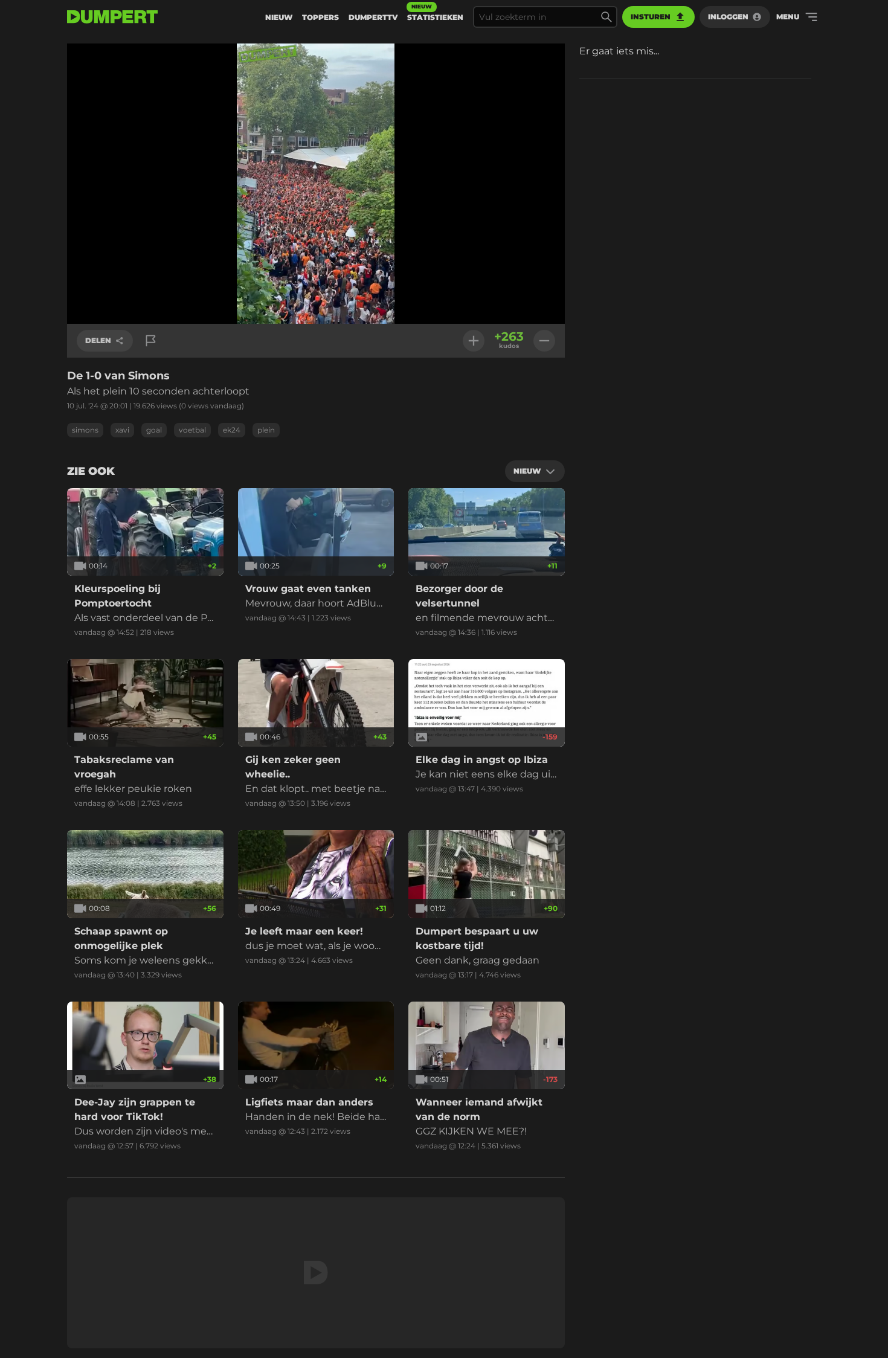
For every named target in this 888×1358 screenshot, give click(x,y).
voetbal (192, 429)
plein (266, 429)
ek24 (231, 429)
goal (154, 429)
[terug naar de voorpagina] (112, 17)
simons (85, 429)
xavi (122, 429)
